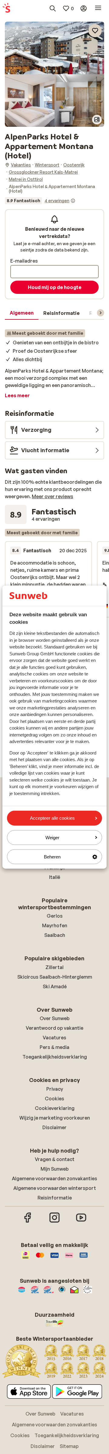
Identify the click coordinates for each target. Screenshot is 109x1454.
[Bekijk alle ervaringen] (40, 200)
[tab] (21, 313)
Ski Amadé (55, 986)
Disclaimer (54, 1127)
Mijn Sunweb (55, 1169)
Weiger (52, 837)
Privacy (54, 1089)
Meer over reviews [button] (52, 496)
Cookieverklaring (54, 1108)
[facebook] (28, 1222)
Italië (54, 877)
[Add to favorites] (95, 30)
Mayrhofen (54, 925)
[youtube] (81, 1222)
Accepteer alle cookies (52, 818)
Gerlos (55, 916)
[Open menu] (98, 8)
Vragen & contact (54, 1159)
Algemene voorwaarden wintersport (54, 1188)
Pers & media (54, 1047)
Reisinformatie (55, 1198)
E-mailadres (24, 261)
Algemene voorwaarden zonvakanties (54, 1178)
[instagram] (54, 1222)
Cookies (54, 1099)
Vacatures (54, 1038)
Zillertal (54, 967)
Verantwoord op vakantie (54, 1028)
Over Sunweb (55, 1018)
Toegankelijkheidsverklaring (54, 1057)
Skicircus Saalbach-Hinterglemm (54, 977)
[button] (54, 48)
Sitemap (69, 1446)
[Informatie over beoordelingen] (73, 200)
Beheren (52, 856)
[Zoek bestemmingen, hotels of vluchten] (53, 8)
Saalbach (54, 935)
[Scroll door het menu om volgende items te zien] (100, 312)
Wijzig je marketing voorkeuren (54, 1118)
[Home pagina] (6, 8)
